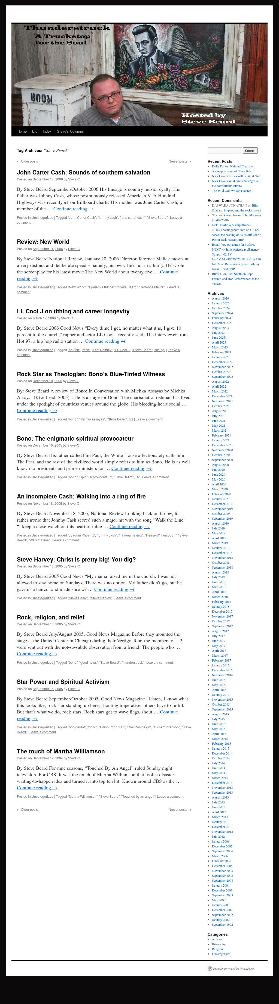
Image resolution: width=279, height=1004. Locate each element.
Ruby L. (217, 274)
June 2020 (218, 474)
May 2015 (218, 729)
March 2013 (220, 817)
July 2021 (218, 415)
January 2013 (220, 821)
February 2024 (221, 318)
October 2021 (221, 406)
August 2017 (220, 631)
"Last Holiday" (102, 349)
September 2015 (222, 709)
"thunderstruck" (133, 662)
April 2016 (219, 689)
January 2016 (220, 694)
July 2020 (218, 469)
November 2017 (222, 616)
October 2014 (221, 758)
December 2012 (222, 826)
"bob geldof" (77, 727)
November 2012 (222, 831)
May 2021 (218, 425)
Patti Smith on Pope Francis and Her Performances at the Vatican (235, 279)
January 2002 (220, 919)
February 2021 (221, 435)
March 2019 (220, 543)
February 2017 (221, 660)
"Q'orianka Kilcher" (102, 287)
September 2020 (222, 459)
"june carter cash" (132, 217)
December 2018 (222, 552)
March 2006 (220, 856)
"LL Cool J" (122, 349)
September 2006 (222, 851)
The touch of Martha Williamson (61, 751)
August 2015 (220, 714)
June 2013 (218, 807)
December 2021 (222, 396)
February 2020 (221, 494)
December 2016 (222, 670)
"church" (74, 349)
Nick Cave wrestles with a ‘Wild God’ (237, 176)
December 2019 (222, 503)
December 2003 (222, 890)
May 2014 (218, 773)
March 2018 (220, 596)
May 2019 (218, 533)
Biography (219, 944)
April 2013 (219, 812)
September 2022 (222, 376)
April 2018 (219, 592)
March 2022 (220, 391)
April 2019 (219, 538)
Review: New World (43, 241)
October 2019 (221, 513)
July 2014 (218, 763)
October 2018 (221, 562)
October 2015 (221, 704)
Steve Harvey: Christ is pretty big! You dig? (76, 559)
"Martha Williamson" (83, 796)
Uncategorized (42, 217)
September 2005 (222, 875)
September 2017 (222, 626)
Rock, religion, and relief (50, 617)
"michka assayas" (92, 419)
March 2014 (220, 777)
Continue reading (73, 208)
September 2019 (222, 518)
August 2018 (220, 572)
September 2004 (222, 880)
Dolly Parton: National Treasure (232, 166)
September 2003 (222, 895)
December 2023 (222, 322)
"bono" (73, 419)
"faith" (86, 349)
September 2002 (222, 914)
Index (47, 131)
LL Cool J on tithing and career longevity (73, 311)
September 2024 (222, 313)
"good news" (88, 662)
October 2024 (221, 308)
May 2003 (218, 900)
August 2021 (220, 411)
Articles (217, 939)
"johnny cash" (108, 217)
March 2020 (220, 489)
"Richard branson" (166, 727)
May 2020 (218, 479)
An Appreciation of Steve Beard (232, 171)
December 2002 (222, 910)
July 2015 (218, 719)
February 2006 (221, 861)
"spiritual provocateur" (95, 477)
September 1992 (222, 924)
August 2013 (220, 797)
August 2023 (220, 327)
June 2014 (218, 768)
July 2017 (218, 636)
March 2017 (220, 655)
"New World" (77, 287)
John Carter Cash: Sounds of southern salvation (83, 172)
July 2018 (218, 577)
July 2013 (218, 802)
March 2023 (220, 347)
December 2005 (222, 865)
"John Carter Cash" (82, 217)
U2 (131, 419)
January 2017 (220, 665)
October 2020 (221, 455)
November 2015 (222, 699)
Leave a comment (149, 419)
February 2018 (221, 601)
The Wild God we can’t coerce (231, 190)
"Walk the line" (39, 540)
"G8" (121, 727)
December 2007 (222, 846)
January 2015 (220, 748)
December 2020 (222, 445)
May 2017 (218, 645)
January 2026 (220, 303)
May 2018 (218, 587)
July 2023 (218, 332)
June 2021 (218, 420)
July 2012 (218, 836)
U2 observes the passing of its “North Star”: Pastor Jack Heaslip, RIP (236, 234)
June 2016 (218, 680)
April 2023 (219, 342)
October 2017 (221, 621)
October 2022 (221, 371)
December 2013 (222, 782)
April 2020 (219, 484)
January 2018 (220, 606)
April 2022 (219, 386)
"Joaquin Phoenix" (81, 535)
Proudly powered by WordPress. (234, 968)
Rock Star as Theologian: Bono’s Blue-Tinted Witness (91, 374)
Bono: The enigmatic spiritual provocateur (75, 438)
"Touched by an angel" (137, 796)
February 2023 (221, 352)
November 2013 (222, 787)
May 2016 (218, 684)
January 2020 (220, 499)
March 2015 (220, 738)
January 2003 (220, 905)
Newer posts (180, 161)
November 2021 (222, 401)
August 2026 (220, 298)
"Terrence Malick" (152, 287)
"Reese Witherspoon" (161, 535)
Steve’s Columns (70, 131)
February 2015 (221, 743)
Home (22, 131)
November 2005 (222, 870)
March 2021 (220, 430)
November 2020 (222, 450)
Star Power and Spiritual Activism (63, 681)
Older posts (27, 161)
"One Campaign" (138, 727)
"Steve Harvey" (101, 597)
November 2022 (222, 366)
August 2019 (220, 523)
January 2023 (220, 357)
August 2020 (220, 464)
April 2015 (219, 733)
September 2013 (222, 792)
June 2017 (218, 640)
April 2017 (219, 650)
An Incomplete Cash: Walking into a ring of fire (81, 496)
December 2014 (222, 753)
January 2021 (220, 440)
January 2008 (220, 841)
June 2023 (218, 337)
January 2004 (220, 885)
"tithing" (159, 349)
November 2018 (222, 557)
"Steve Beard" (157, 217)
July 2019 (218, 528)
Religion (217, 949)
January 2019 (220, 547)
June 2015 (218, 724)
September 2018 (222, 567)
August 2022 (220, 381)
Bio (34, 131)
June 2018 (218, 582)
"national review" (131, 535)
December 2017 (222, 611)
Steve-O (74, 179)
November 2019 (222, 508)
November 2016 (222, 675)
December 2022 (222, 362)
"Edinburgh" (108, 727)
